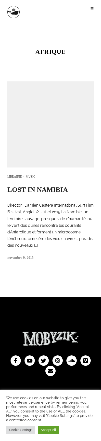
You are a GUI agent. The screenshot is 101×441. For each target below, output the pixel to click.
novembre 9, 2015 (20, 257)
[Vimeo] (85, 360)
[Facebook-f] (16, 360)
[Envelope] (50, 371)
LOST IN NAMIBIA (37, 189)
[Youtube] (30, 360)
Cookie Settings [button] (20, 430)
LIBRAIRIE (14, 176)
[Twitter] (43, 360)
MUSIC (30, 176)
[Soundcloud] (71, 360)
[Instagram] (57, 360)
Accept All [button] (48, 430)
